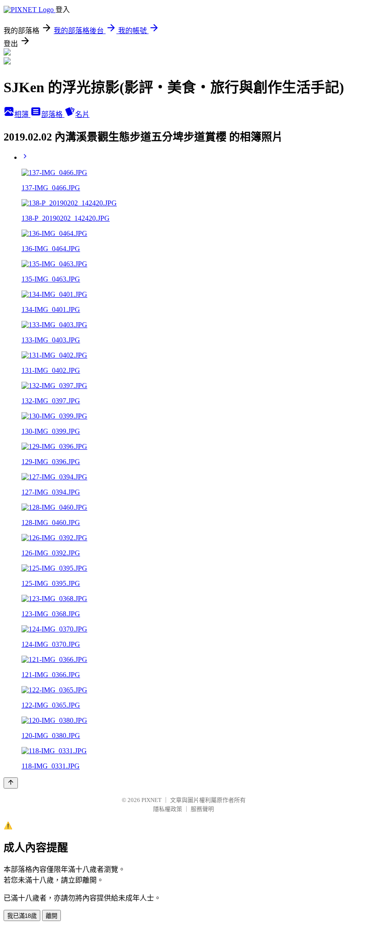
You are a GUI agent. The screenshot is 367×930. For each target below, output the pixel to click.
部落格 (52, 114)
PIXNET (151, 800)
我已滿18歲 (22, 916)
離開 (51, 916)
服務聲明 (202, 809)
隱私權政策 (167, 809)
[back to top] (11, 783)
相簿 (22, 114)
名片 (82, 114)
